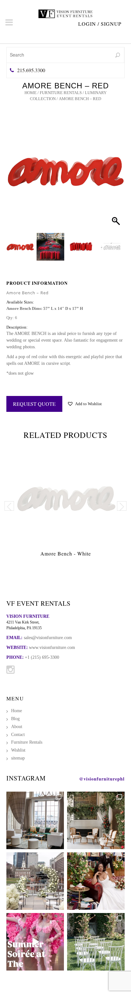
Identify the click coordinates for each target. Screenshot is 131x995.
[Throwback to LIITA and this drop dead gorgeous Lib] (96, 881)
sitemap (18, 758)
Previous (9, 506)
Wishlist (18, 750)
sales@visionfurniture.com (48, 637)
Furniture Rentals (61, 92)
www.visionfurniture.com (52, 647)
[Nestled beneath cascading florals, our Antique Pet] (96, 820)
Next (122, 506)
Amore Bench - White (65, 553)
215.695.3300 (31, 70)
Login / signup (99, 23)
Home (30, 92)
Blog (15, 718)
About (16, 726)
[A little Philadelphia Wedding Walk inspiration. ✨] (35, 881)
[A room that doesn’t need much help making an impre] (35, 820)
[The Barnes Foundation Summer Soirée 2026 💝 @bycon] (35, 942)
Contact (18, 734)
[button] (113, 178)
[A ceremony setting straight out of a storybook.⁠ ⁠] (96, 942)
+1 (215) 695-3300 (42, 657)
